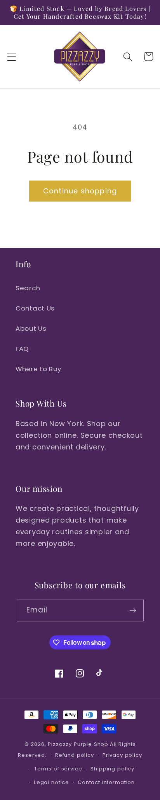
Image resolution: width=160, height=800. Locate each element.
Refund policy (74, 755)
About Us (31, 328)
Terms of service (58, 768)
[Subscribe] (133, 610)
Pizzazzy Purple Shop (78, 744)
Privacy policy (122, 755)
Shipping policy (112, 768)
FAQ (22, 348)
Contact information (106, 782)
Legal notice (51, 782)
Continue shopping (80, 191)
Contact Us (35, 308)
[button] (12, 56)
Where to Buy (38, 369)
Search (28, 288)
